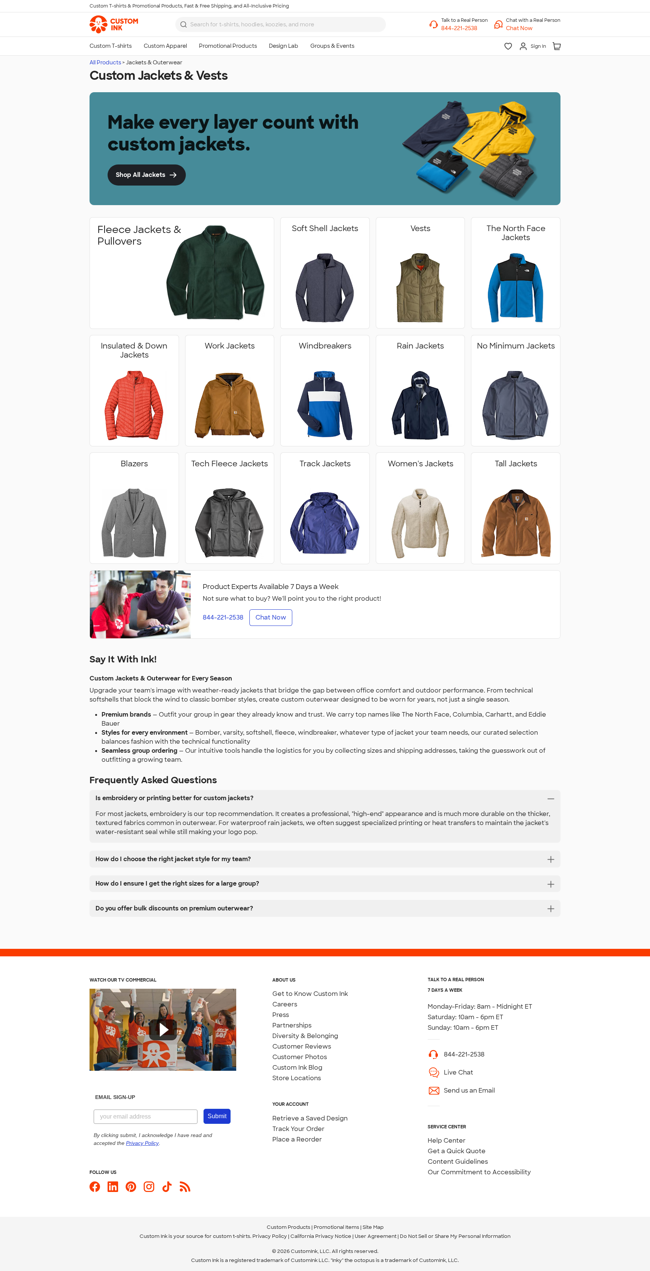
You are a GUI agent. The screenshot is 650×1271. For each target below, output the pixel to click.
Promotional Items (336, 1227)
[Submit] (183, 24)
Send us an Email (469, 1090)
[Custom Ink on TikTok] (167, 1186)
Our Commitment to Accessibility (479, 1172)
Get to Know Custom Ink (310, 994)
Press (280, 1015)
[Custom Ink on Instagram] (149, 1186)
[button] (533, 28)
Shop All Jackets (141, 175)
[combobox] (280, 24)
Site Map (373, 1227)
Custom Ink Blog (297, 1068)
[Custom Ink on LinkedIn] (113, 1186)
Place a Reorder (297, 1139)
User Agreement (375, 1236)
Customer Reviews (301, 1046)
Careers (284, 1004)
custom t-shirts (231, 1236)
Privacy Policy (269, 1236)
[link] (114, 24)
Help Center (447, 1141)
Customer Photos (299, 1057)
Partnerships (291, 1025)
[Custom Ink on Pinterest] (131, 1186)
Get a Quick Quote (457, 1151)
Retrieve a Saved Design (310, 1118)
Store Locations (296, 1078)
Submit (217, 1116)
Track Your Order (298, 1129)
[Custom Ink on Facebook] (95, 1186)
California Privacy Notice (320, 1236)
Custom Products (288, 1227)
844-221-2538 (464, 1054)
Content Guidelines (458, 1162)
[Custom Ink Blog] (185, 1186)
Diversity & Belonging (305, 1036)
